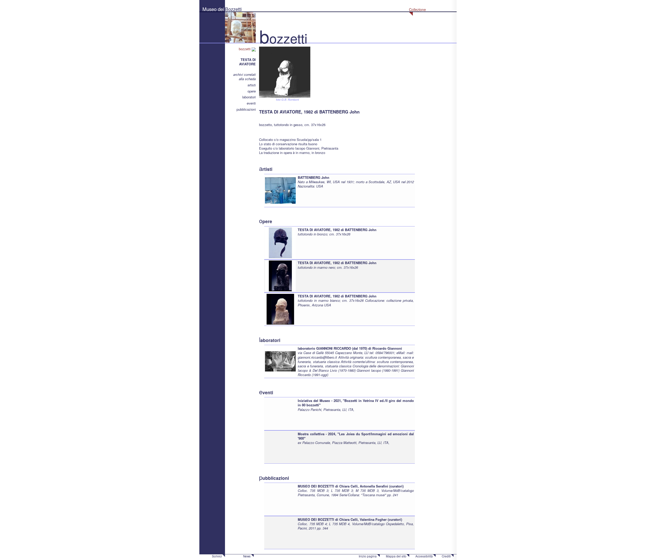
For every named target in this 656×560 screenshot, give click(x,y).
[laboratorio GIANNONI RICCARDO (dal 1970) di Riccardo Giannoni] (280, 361)
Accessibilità (424, 556)
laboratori (249, 97)
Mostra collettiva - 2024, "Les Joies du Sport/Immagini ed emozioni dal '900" (356, 436)
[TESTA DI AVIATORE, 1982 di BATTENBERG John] (280, 242)
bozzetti (245, 48)
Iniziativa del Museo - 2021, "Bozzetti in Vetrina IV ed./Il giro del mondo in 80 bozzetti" (356, 402)
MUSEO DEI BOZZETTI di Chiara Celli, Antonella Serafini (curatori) (351, 486)
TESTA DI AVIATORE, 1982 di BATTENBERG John (337, 229)
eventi (251, 103)
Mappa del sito (396, 556)
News (247, 556)
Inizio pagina (368, 556)
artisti (252, 84)
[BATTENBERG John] (280, 190)
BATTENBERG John (313, 177)
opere (252, 91)
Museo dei (213, 8)
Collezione (417, 9)
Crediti (446, 556)
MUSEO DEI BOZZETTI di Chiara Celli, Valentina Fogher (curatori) (350, 519)
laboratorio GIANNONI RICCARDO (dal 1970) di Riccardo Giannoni (350, 348)
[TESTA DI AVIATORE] (284, 71)
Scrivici (217, 556)
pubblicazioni (246, 109)
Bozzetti (233, 8)
